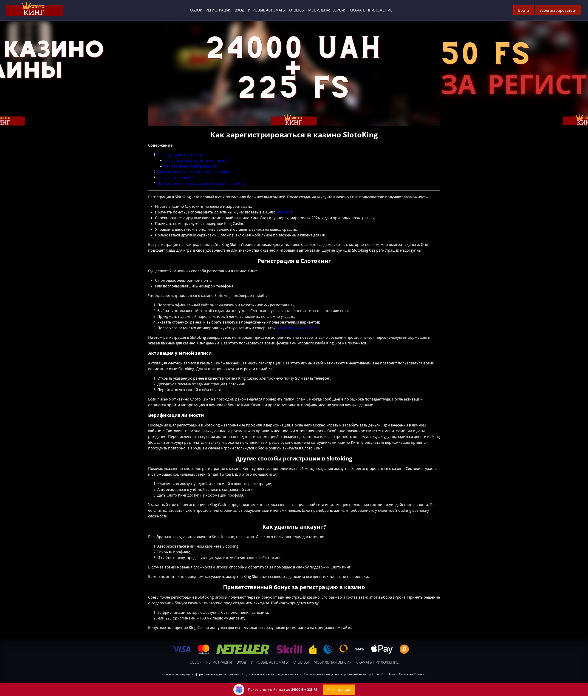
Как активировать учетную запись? (195, 160)
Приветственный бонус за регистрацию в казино (201, 183)
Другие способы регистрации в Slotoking (193, 171)
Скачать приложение (371, 10)
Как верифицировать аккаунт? (191, 166)
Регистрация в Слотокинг (180, 154)
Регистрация (218, 10)
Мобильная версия (327, 10)
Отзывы (297, 10)
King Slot (283, 212)
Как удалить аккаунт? (176, 177)
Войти (523, 10)
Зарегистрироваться (558, 10)
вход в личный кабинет (296, 327)
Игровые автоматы (267, 10)
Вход (239, 10)
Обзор (196, 10)
